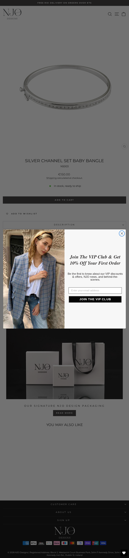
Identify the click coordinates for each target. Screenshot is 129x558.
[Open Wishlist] (124, 553)
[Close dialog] (122, 233)
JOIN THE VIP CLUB (95, 299)
